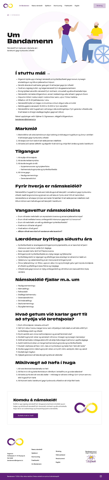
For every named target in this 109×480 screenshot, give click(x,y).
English (77, 5)
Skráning (100, 5)
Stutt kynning (58, 5)
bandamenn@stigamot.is (25, 119)
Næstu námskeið (37, 5)
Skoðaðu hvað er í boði (25, 415)
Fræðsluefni (68, 5)
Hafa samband (60, 455)
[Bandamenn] (8, 6)
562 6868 (10, 458)
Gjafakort (48, 5)
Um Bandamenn (24, 5)
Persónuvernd (60, 458)
